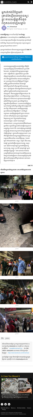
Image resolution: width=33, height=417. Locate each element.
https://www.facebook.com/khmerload (18, 353)
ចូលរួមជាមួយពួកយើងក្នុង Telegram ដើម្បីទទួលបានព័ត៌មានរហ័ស (17, 58)
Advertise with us (5, 408)
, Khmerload (12, 27)
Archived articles (21, 408)
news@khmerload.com (15, 348)
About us (13, 408)
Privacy (4, 409)
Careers (29, 408)
